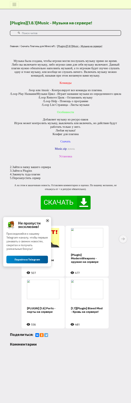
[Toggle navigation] (14, 4)
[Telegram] (46, 335)
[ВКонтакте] (37, 335)
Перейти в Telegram (27, 259)
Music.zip (61, 148)
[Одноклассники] (42, 335)
